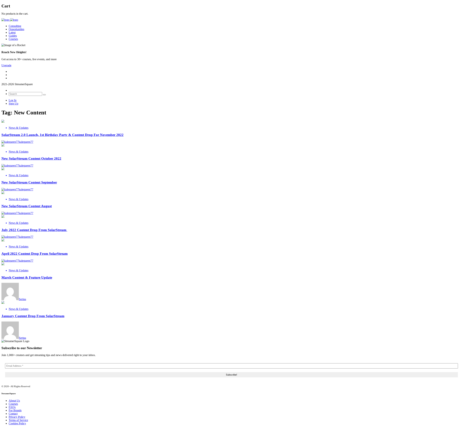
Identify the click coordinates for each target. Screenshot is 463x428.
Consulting (15, 25)
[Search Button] (44, 94)
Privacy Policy (17, 416)
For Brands (15, 410)
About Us (14, 400)
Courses (13, 39)
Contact (13, 413)
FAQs (12, 407)
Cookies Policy (17, 423)
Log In (12, 100)
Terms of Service (18, 420)
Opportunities (16, 29)
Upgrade (6, 65)
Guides (13, 35)
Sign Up (13, 103)
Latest (12, 32)
